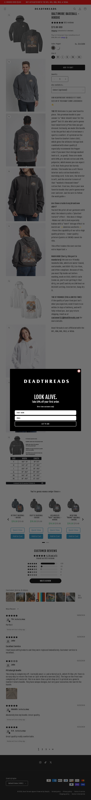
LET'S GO (45, 424)
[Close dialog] (79, 371)
